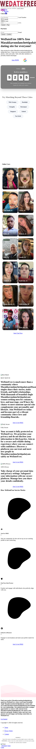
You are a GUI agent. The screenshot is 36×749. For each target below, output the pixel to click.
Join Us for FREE (18, 422)
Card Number (22, 17)
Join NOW (15, 60)
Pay (8, 25)
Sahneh (24, 111)
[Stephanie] (10, 272)
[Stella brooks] (26, 296)
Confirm (9, 34)
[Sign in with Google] (25, 60)
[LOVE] (26, 202)
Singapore (13, 111)
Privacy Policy (8, 731)
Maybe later (17, 392)
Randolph (25, 102)
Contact (6, 734)
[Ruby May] (26, 319)
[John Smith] (10, 202)
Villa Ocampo (12, 102)
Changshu (12, 107)
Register (6, 11)
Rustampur (23, 107)
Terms (6, 727)
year (7, 21)
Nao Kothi (18, 116)
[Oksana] (10, 178)
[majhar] (10, 319)
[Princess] (26, 225)
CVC (19, 23)
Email (20, 32)
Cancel (3, 25)
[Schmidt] (26, 178)
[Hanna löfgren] (10, 296)
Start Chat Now (18, 333)
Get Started (4, 719)
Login (5, 9)
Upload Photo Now (19, 388)
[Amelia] (26, 249)
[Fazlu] (10, 225)
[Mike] (10, 249)
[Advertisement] (18, 140)
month (6, 19)
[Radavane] (26, 272)
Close (9, 745)
